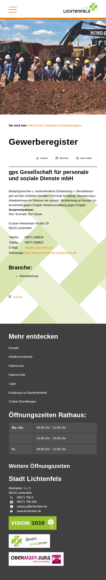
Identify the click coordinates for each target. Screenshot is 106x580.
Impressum (16, 365)
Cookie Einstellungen (22, 401)
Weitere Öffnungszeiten (39, 466)
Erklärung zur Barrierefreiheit (28, 392)
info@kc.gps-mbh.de (38, 247)
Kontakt (14, 348)
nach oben (86, 158)
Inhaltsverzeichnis (21, 356)
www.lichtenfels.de (29, 511)
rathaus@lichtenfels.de (32, 506)
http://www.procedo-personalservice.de (50, 252)
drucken (64, 158)
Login (12, 383)
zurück (44, 158)
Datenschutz (17, 374)
